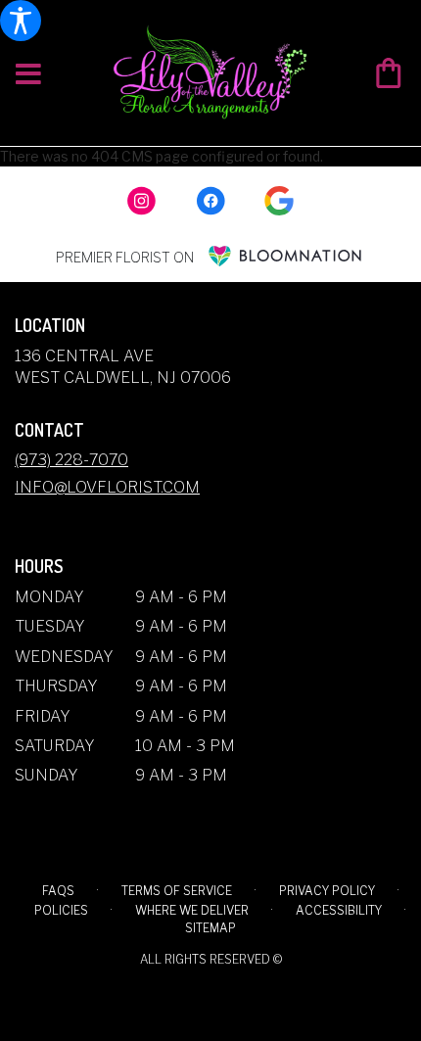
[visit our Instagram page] (142, 200)
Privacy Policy (327, 890)
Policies (61, 910)
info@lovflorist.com (107, 487)
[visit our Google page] (279, 200)
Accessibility (339, 910)
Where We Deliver (192, 910)
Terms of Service (176, 890)
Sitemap (210, 928)
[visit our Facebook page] (210, 200)
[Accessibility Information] (20, 20)
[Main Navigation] (28, 75)
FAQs (58, 890)
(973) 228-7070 (71, 459)
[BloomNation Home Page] (285, 256)
